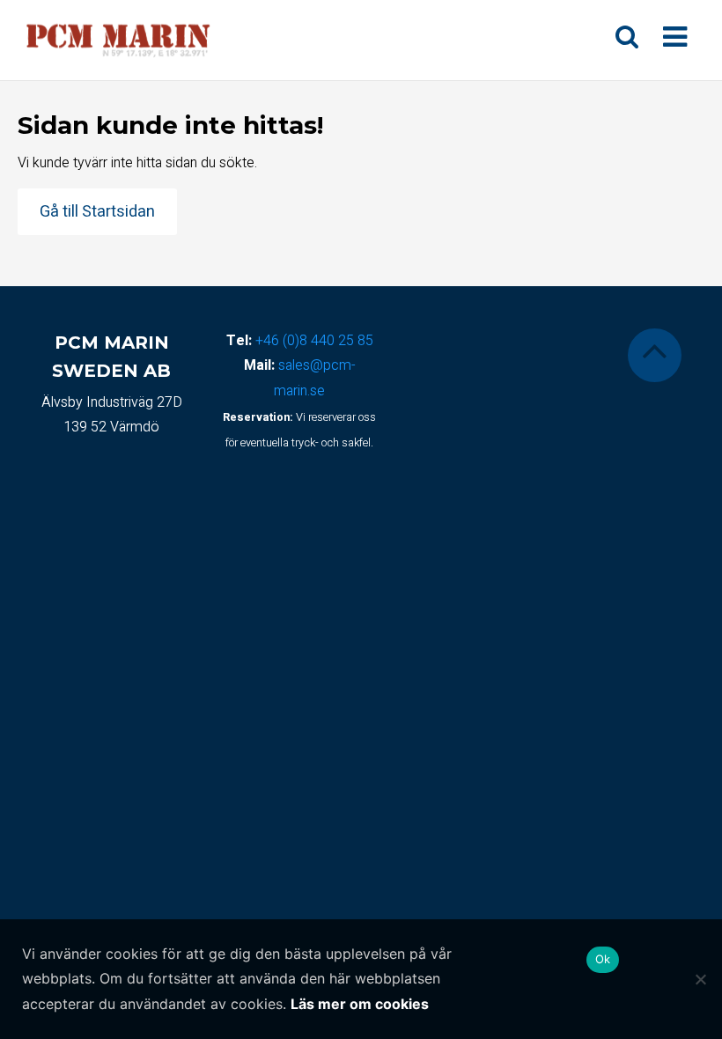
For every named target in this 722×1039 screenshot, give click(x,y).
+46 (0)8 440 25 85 (314, 340)
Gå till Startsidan (97, 212)
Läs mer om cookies (360, 1004)
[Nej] (700, 979)
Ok (603, 959)
